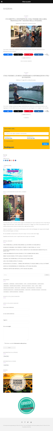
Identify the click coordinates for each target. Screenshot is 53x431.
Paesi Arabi (38, 287)
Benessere (6, 283)
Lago (36, 285)
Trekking (21, 291)
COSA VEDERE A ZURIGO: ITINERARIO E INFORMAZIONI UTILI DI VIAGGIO (26, 76)
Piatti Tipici (28, 289)
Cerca (47, 274)
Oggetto (5, 320)
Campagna (12, 283)
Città (25, 283)
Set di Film (43, 289)
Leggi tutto (26, 57)
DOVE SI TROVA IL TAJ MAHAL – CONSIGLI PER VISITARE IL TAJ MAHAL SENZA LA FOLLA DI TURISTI (26, 263)
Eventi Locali (41, 283)
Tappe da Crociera (14, 291)
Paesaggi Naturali (31, 287)
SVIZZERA (26, 15)
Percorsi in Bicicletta (8, 289)
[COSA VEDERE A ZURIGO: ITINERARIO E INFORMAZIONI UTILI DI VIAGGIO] (26, 93)
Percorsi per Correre (19, 289)
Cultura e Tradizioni (31, 283)
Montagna (23, 287)
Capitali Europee (19, 283)
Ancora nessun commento (26, 61)
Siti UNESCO (6, 291)
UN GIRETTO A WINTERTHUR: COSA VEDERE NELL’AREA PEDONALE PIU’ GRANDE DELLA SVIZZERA (26, 20)
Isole (33, 285)
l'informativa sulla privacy (20, 343)
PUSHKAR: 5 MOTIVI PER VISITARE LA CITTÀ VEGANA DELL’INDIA (18, 268)
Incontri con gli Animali (15, 285)
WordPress (29, 426)
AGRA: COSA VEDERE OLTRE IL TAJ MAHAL (12, 261)
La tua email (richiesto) (8, 313)
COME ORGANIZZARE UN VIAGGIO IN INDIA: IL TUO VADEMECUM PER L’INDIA (21, 253)
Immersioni (6, 285)
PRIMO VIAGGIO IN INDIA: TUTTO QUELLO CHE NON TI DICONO (18, 256)
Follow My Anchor (32, 23)
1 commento (26, 117)
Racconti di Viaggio (36, 289)
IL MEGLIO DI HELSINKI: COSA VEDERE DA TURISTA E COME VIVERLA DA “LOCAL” (21, 247)
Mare (40, 285)
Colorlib (48, 425)
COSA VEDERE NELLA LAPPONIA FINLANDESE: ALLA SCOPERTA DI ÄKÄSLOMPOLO (22, 244)
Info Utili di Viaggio (26, 285)
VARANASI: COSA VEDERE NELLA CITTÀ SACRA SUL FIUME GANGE (18, 258)
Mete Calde (17, 287)
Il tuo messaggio (7, 326)
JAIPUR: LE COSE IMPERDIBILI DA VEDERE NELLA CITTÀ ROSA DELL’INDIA (20, 266)
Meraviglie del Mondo (9, 287)
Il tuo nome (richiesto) (8, 307)
